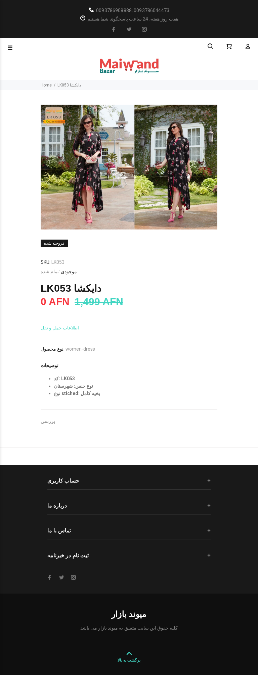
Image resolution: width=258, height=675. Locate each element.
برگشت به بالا (129, 660)
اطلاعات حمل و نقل (60, 327)
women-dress (80, 349)
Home (46, 85)
